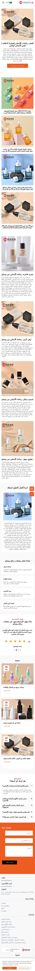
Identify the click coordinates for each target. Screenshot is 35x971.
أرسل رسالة (9, 862)
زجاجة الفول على (6, 924)
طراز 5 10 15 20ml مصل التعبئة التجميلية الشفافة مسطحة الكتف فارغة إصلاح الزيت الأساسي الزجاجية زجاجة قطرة (17, 112)
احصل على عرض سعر (17, 65)
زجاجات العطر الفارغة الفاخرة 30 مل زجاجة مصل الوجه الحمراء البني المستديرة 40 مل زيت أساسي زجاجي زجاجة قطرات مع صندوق (17, 150)
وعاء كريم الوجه (6, 921)
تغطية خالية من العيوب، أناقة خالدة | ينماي (16, 758)
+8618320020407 (6, 880)
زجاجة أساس (5, 929)
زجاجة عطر (5, 932)
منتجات (3, 903)
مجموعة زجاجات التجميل (9, 937)
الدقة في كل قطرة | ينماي (11, 723)
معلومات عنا (5, 906)
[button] (20, 650)
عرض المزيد (6, 690)
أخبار (2, 908)
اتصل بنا (3, 911)
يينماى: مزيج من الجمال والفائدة (13, 687)
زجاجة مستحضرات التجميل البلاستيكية (13, 942)
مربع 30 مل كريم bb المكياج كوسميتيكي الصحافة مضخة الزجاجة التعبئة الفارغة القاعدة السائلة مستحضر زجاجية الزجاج (17, 227)
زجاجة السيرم (5, 919)
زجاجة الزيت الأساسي (8, 927)
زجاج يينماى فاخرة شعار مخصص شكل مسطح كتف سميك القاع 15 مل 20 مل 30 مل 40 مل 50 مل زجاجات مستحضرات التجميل (17, 188)
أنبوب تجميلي (5, 934)
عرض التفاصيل (17, 93)
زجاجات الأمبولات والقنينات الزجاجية (13, 940)
